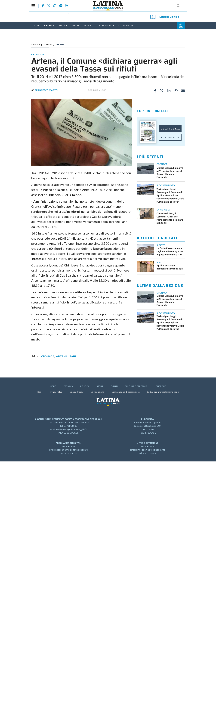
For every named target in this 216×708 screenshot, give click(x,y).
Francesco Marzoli (47, 90)
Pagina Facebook (41, 5)
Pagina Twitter (47, 5)
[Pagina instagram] (53, 5)
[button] (35, 6)
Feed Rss (65, 5)
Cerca (178, 5)
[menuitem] (36, 25)
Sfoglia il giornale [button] (170, 128)
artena (62, 357)
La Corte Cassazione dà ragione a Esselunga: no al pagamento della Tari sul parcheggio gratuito (170, 251)
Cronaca (60, 44)
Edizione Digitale (169, 17)
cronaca (47, 357)
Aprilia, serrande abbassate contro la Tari (170, 267)
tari (72, 357)
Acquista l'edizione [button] (170, 137)
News (49, 44)
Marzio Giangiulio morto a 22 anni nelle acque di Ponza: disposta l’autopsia (170, 172)
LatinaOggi (36, 44)
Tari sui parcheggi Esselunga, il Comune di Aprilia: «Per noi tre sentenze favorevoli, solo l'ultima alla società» (170, 195)
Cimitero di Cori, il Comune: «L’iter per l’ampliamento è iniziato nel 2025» (170, 218)
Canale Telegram (59, 5)
